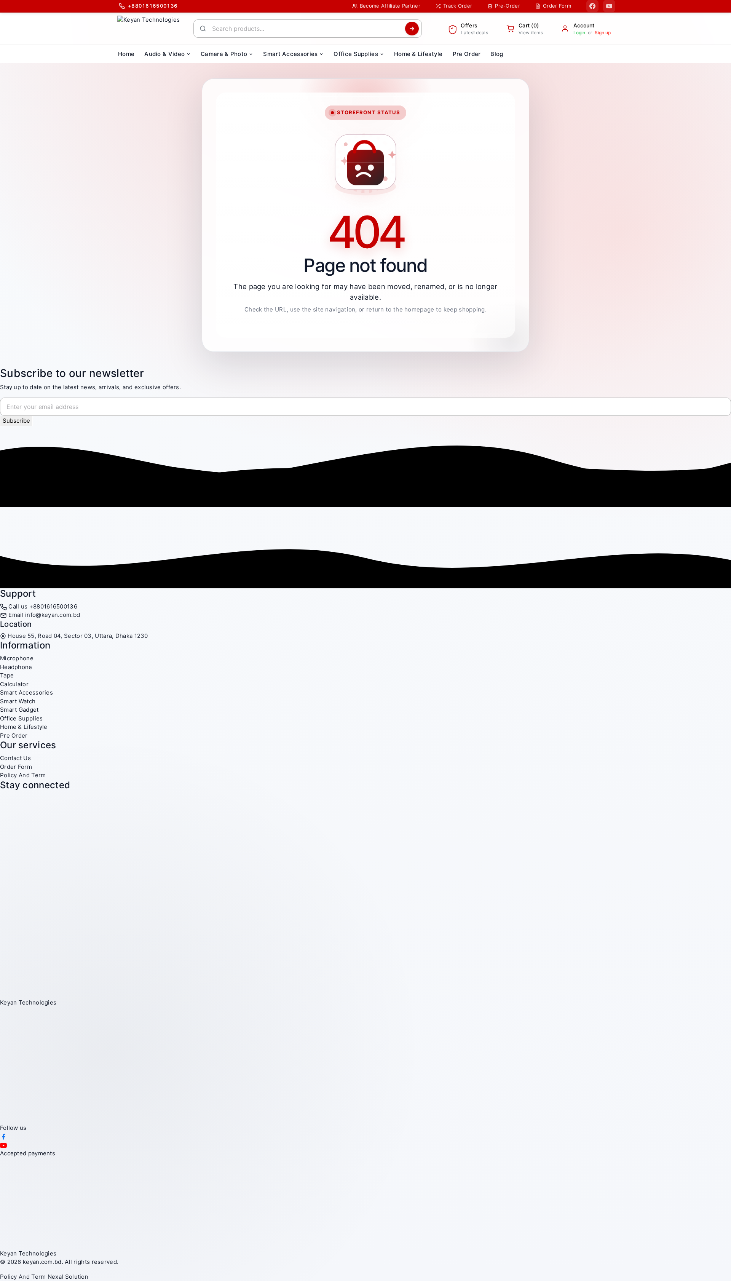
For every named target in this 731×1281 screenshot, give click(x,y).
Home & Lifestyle (24, 726)
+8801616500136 (53, 606)
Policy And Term (23, 775)
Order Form (16, 766)
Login (579, 32)
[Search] (412, 28)
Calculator (14, 684)
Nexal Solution (68, 1276)
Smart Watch (17, 701)
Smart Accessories (26, 692)
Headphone (16, 667)
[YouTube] (609, 6)
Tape (7, 675)
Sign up (603, 32)
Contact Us (15, 758)
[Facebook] (592, 6)
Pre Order (14, 735)
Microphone (17, 658)
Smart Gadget (19, 709)
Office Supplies (21, 718)
